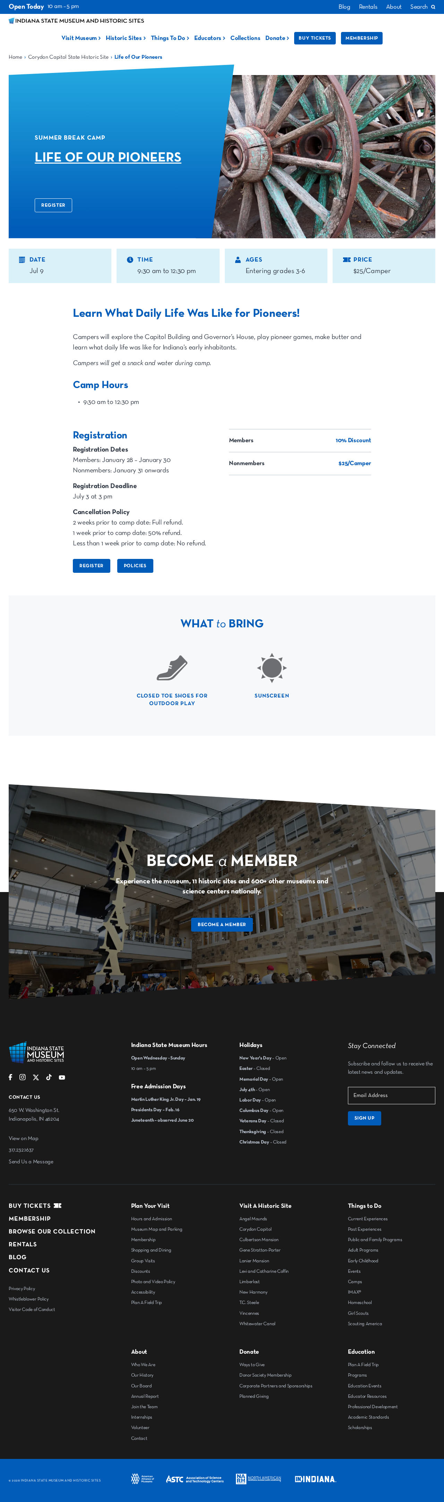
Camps (355, 1281)
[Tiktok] (49, 1079)
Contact (139, 1438)
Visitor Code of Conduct (32, 1309)
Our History (142, 1375)
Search (419, 7)
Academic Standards (368, 1417)
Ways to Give (252, 1364)
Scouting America (365, 1323)
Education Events (365, 1386)
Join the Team (144, 1406)
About (394, 7)
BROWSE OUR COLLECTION (52, 1232)
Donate (275, 38)
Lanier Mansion (254, 1260)
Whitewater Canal (257, 1323)
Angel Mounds (253, 1218)
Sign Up (365, 1118)
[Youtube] (62, 1078)
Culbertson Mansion (258, 1239)
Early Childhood (363, 1260)
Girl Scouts (358, 1313)
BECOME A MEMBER (222, 924)
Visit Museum (79, 38)
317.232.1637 (21, 1150)
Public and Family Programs (375, 1239)
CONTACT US (29, 1271)
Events (354, 1271)
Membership (361, 38)
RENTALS (23, 1244)
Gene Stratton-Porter (260, 1250)
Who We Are (143, 1364)
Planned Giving (254, 1396)
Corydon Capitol (255, 1229)
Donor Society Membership (265, 1375)
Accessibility (143, 1292)
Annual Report (145, 1396)
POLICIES (135, 565)
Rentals (368, 7)
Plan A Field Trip (146, 1302)
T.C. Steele (249, 1302)
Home (15, 57)
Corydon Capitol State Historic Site (68, 57)
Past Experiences (365, 1229)
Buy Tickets (315, 38)
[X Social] (36, 1079)
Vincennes (249, 1313)
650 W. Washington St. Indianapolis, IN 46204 (34, 1115)
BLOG (18, 1257)
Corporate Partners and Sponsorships (276, 1386)
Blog (344, 7)
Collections (245, 38)
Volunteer (140, 1427)
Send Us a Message (31, 1162)
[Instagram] (22, 1079)
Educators (207, 38)
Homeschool (360, 1302)
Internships (141, 1417)
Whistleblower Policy (29, 1299)
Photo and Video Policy (153, 1281)
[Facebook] (10, 1079)
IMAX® (354, 1292)
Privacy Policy (22, 1288)
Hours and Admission (151, 1218)
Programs (357, 1375)
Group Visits (143, 1260)
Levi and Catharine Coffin (264, 1271)
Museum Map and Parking (156, 1229)
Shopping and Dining (151, 1250)
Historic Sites (124, 38)
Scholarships (360, 1427)
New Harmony (253, 1292)
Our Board (141, 1386)
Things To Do (168, 38)
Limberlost (249, 1281)
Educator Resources (367, 1396)
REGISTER (53, 205)
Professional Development (373, 1406)
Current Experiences (368, 1218)
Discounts (140, 1271)
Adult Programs (363, 1250)
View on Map (23, 1138)
